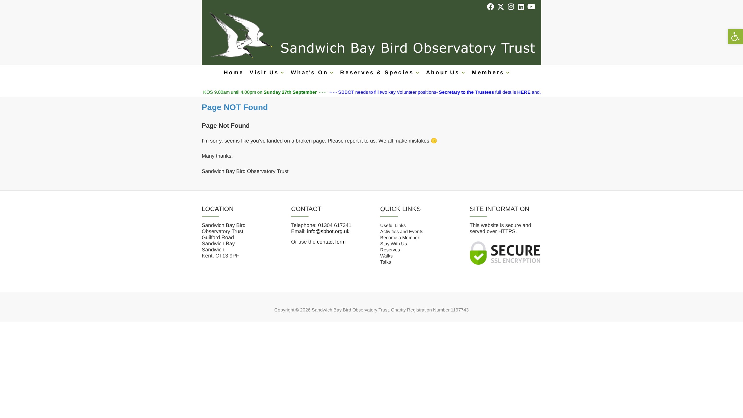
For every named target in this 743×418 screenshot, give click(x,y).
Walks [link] (386, 255)
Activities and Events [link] (401, 231)
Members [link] (488, 72)
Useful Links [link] (393, 225)
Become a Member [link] (399, 237)
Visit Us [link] (264, 72)
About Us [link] (443, 72)
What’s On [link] (309, 72)
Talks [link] (385, 262)
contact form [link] (331, 242)
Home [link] (234, 72)
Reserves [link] (390, 249)
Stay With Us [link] (393, 243)
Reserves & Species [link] (377, 72)
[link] (735, 36)
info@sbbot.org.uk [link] (328, 231)
